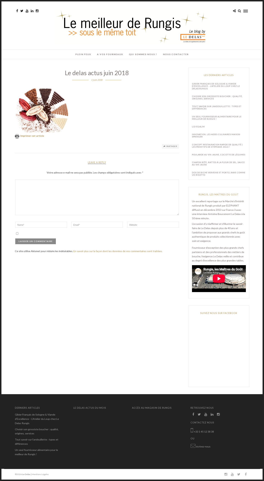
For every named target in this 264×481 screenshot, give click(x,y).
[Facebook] (193, 414)
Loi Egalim (198, 126)
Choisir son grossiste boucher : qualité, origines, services (217, 97)
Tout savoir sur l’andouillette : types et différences (217, 107)
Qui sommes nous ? (143, 54)
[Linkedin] (32, 11)
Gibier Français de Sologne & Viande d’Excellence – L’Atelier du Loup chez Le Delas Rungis (216, 86)
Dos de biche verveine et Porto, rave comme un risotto (218, 173)
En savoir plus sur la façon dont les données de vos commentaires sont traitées (117, 251)
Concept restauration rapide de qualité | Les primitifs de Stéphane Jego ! (217, 145)
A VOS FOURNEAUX (110, 54)
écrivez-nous (203, 446)
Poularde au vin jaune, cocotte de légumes (218, 154)
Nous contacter (176, 54)
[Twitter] (199, 414)
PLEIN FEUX (83, 54)
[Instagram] (37, 11)
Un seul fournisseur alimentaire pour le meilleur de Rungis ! (217, 117)
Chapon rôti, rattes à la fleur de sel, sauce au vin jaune (218, 163)
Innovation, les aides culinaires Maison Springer (216, 135)
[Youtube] (27, 11)
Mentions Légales (40, 474)
